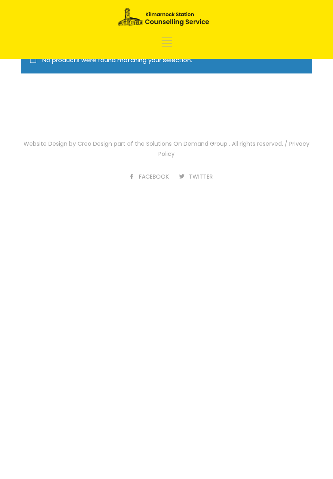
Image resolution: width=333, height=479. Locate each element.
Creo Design (95, 144)
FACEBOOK (154, 177)
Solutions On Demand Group (186, 144)
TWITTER (201, 177)
